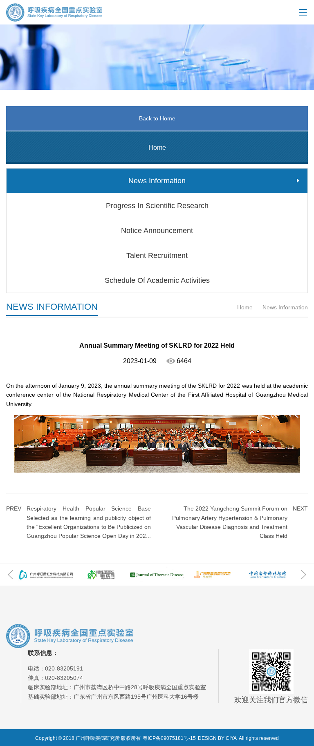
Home (245, 307)
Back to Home (157, 118)
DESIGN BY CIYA (217, 738)
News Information (284, 307)
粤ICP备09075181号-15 (169, 738)
